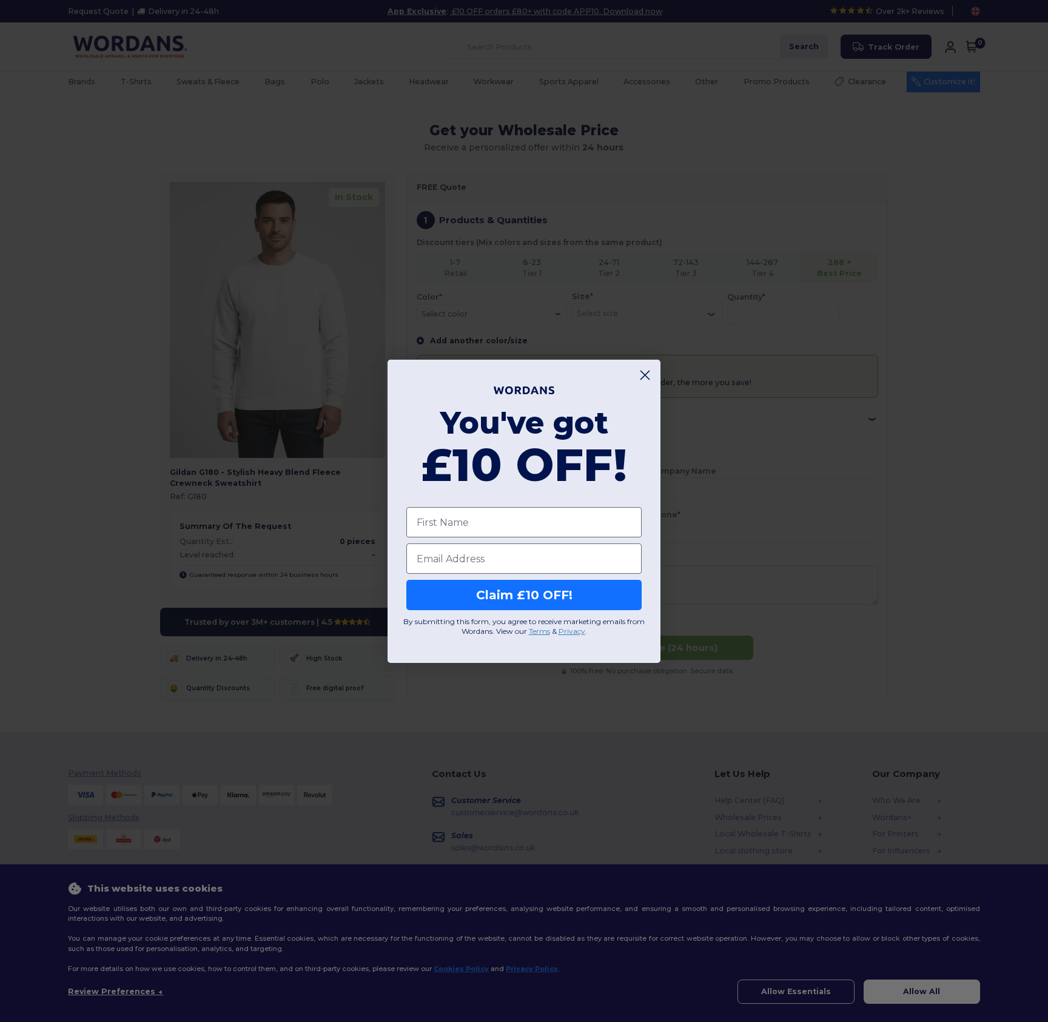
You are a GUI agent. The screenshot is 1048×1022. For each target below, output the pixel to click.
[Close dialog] (645, 375)
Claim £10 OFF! (524, 595)
